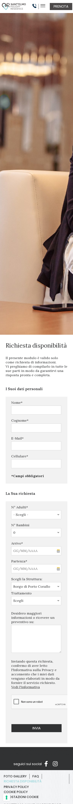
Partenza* (19, 561)
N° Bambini (20, 525)
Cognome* (19, 420)
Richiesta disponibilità (23, 781)
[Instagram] (55, 763)
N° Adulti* (19, 507)
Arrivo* (17, 543)
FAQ (35, 776)
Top (12, 791)
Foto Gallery (15, 776)
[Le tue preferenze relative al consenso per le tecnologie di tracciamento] (6, 797)
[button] (61, 6)
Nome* (16, 402)
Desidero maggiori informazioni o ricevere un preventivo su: (32, 617)
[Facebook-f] (46, 763)
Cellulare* (19, 456)
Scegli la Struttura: (26, 579)
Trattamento (21, 593)
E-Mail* (17, 438)
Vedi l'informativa (25, 687)
